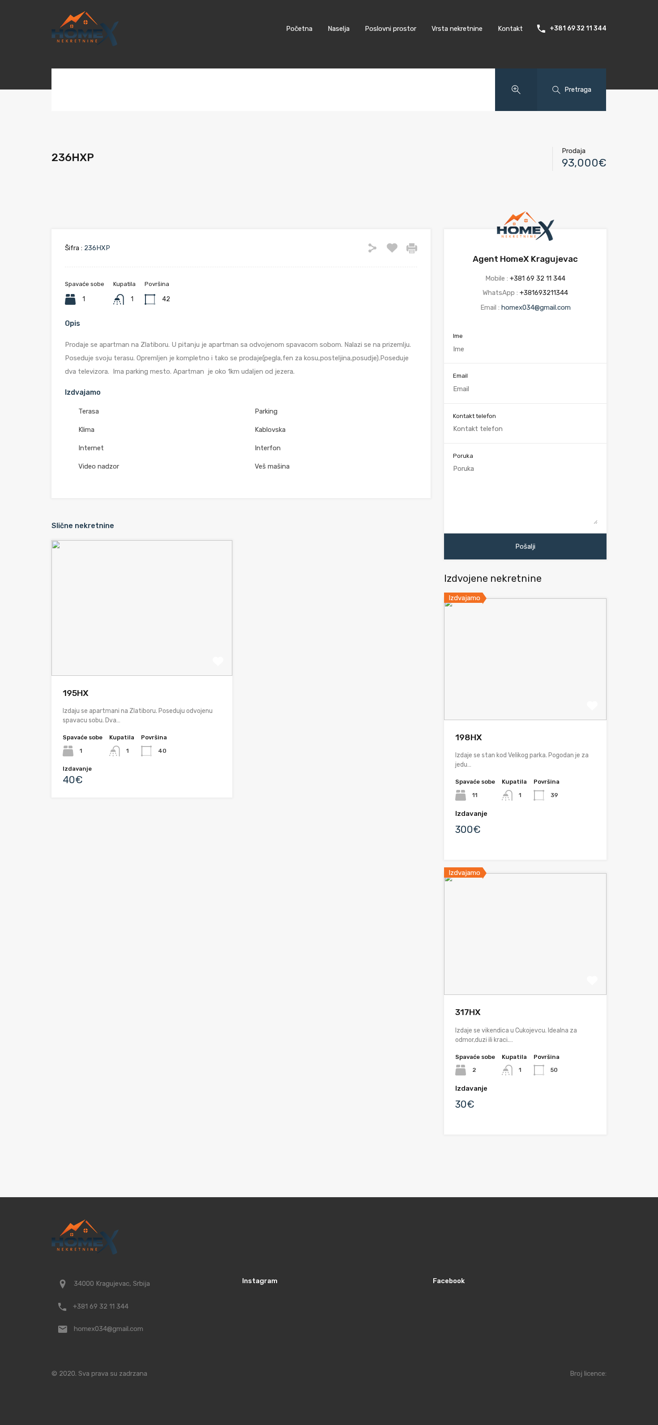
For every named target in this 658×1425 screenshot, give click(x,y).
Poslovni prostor (390, 29)
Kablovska (270, 430)
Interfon (268, 448)
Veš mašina (272, 466)
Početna (299, 29)
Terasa (88, 411)
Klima (86, 430)
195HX (76, 693)
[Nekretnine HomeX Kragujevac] (85, 42)
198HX (468, 737)
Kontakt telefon (474, 416)
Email (460, 375)
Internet (91, 448)
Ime (458, 336)
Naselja (339, 29)
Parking (266, 411)
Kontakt (510, 29)
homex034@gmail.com (536, 307)
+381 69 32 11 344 (578, 28)
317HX (468, 1012)
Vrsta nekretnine (457, 29)
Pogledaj (141, 649)
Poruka (463, 455)
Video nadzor (98, 466)
